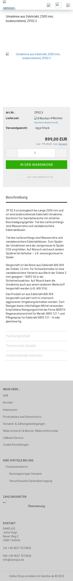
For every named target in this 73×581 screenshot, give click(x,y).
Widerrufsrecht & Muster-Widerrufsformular (30, 430)
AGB (5, 395)
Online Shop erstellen (22, 576)
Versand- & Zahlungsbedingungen (24, 423)
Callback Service (13, 437)
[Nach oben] (62, 575)
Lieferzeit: (12, 118)
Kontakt (8, 402)
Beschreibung (16, 197)
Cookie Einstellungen (16, 444)
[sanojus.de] (8, 5)
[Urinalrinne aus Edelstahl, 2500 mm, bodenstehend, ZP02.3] (36, 55)
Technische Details (21, 346)
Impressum (10, 409)
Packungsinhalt (18, 336)
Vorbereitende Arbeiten (24, 355)
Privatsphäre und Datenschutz (22, 416)
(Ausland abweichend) (46, 122)
